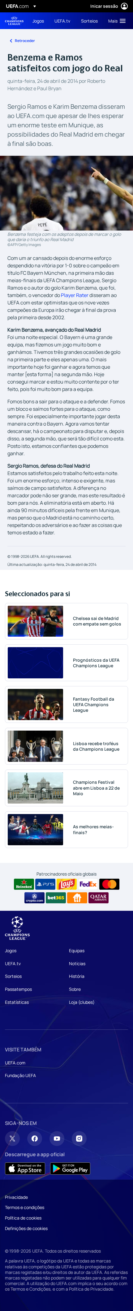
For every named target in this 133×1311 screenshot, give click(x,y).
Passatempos (18, 989)
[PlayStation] (45, 884)
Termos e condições (24, 1207)
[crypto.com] (34, 897)
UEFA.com (15, 1063)
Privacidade (16, 1197)
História (76, 976)
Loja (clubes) (82, 1002)
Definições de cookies (26, 1228)
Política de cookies (23, 1218)
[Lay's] (67, 884)
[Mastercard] (109, 884)
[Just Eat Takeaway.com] (77, 897)
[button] (115, 20)
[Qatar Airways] (98, 897)
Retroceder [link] (25, 40)
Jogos (10, 950)
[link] (38, 20)
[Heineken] (24, 884)
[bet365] (56, 897)
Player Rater (74, 295)
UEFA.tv (13, 963)
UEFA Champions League (14, 21)
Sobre (75, 989)
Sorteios (13, 976)
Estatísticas (17, 1002)
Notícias (77, 963)
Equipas (76, 950)
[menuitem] (38, 20)
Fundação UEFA (20, 1075)
